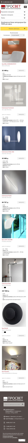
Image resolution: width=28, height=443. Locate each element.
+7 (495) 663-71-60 (7, 2)
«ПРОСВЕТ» (15, 437)
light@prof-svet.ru (9, 409)
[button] (25, 7)
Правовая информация (8, 436)
